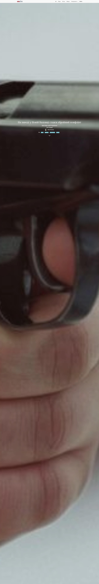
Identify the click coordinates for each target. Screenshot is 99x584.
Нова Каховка (52, 132)
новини (58, 132)
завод (42, 132)
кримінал (46, 132)
